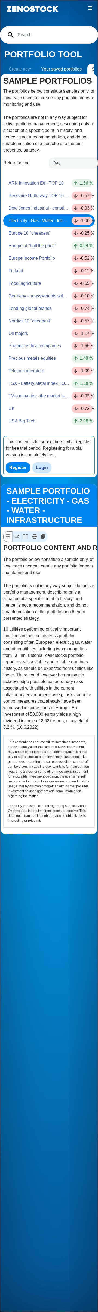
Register (18, 467)
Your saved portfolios (61, 69)
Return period (16, 163)
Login (42, 467)
